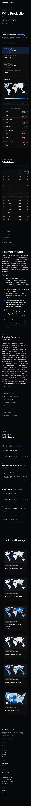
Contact (10, 738)
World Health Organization (11, 519)
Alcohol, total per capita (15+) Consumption (12, 522)
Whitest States (5, 775)
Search (3, 792)
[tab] (15, 50)
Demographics (5, 750)
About (3, 790)
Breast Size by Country (7, 783)
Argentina (10, 197)
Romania (10, 206)
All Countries (5, 763)
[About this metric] (14, 79)
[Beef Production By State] (15, 703)
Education (4, 754)
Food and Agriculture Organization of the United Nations (15, 453)
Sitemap (4, 738)
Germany (10, 200)
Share (6, 20)
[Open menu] (27, 2)
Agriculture (9, 565)
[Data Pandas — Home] (8, 2)
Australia (10, 192)
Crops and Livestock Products (10, 456)
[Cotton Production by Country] (15, 675)
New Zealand (9, 213)
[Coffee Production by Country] (15, 647)
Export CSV (13, 20)
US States (4, 765)
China (9, 219)
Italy (9, 179)
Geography (4, 756)
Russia (9, 209)
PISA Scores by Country (7, 781)
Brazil (9, 216)
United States (9, 186)
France (9, 176)
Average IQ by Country (7, 777)
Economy (4, 752)
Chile (9, 189)
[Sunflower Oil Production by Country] (15, 618)
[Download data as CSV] (27, 166)
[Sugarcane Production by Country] (15, 561)
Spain (9, 182)
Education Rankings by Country (9, 779)
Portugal (9, 203)
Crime (3, 747)
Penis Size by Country (7, 772)
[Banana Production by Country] (15, 589)
